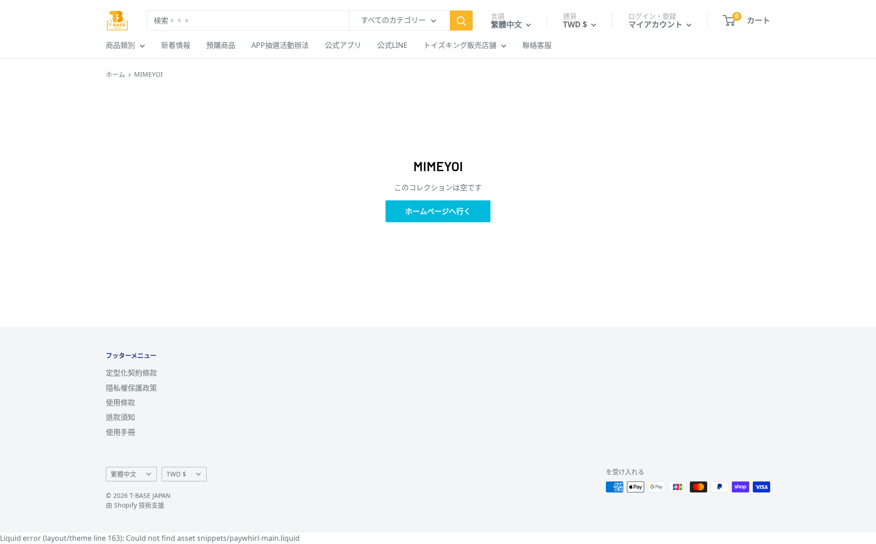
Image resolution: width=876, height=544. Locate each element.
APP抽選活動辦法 (280, 45)
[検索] (461, 20)
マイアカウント (656, 24)
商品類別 (120, 45)
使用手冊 (120, 432)
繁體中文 (123, 474)
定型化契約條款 (131, 373)
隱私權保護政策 (131, 388)
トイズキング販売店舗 (459, 45)
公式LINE (392, 45)
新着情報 (175, 45)
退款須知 (120, 417)
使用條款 (120, 403)
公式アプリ (343, 45)
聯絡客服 (537, 45)
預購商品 (220, 45)
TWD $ (176, 474)
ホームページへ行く (438, 211)
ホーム (115, 74)
